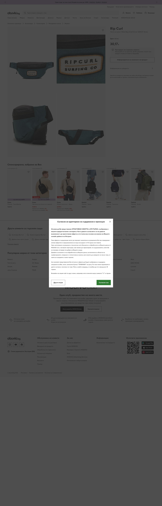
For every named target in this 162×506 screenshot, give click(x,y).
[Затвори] (110, 221)
